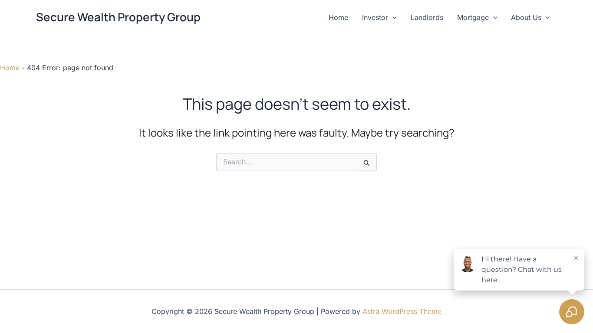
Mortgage (473, 17)
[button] (392, 17)
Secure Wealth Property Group (118, 17)
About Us (526, 17)
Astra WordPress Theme (401, 311)
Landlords (427, 17)
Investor (375, 17)
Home (338, 17)
